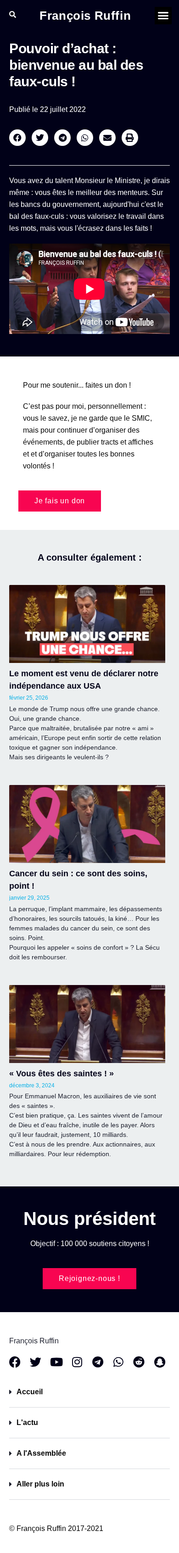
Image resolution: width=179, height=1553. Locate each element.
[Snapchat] (159, 1362)
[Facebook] (15, 1362)
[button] (163, 15)
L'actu (27, 1422)
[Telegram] (97, 1362)
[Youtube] (56, 1362)
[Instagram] (77, 1362)
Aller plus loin (40, 1484)
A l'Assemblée (41, 1453)
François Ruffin (85, 15)
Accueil (30, 1392)
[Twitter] (35, 1362)
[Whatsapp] (118, 1362)
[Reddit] (139, 1362)
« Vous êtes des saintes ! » (61, 1073)
